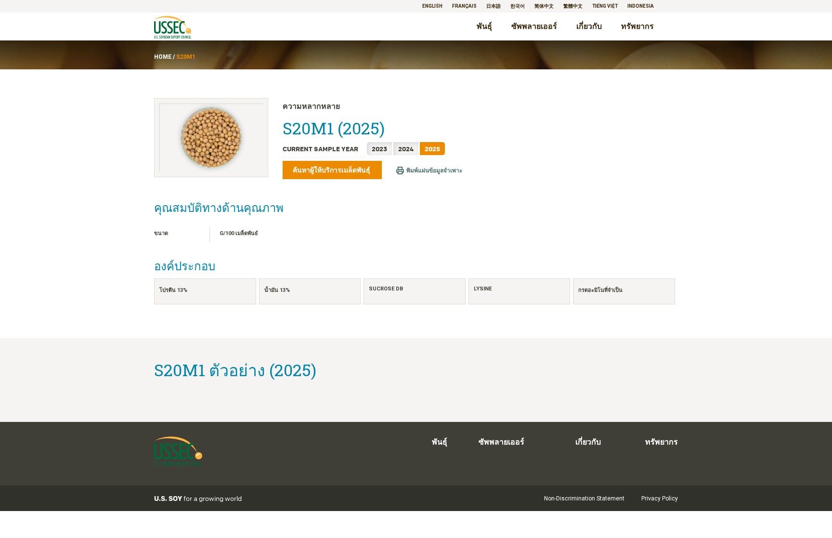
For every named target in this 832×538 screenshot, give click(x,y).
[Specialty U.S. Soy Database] (186, 28)
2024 (406, 148)
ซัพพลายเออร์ (534, 26)
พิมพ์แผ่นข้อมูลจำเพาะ (434, 170)
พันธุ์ (484, 26)
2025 (432, 148)
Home (162, 56)
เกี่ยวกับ (589, 26)
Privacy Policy (659, 498)
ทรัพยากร (637, 26)
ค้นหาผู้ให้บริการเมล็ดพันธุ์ (332, 170)
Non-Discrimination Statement (584, 498)
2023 (379, 148)
